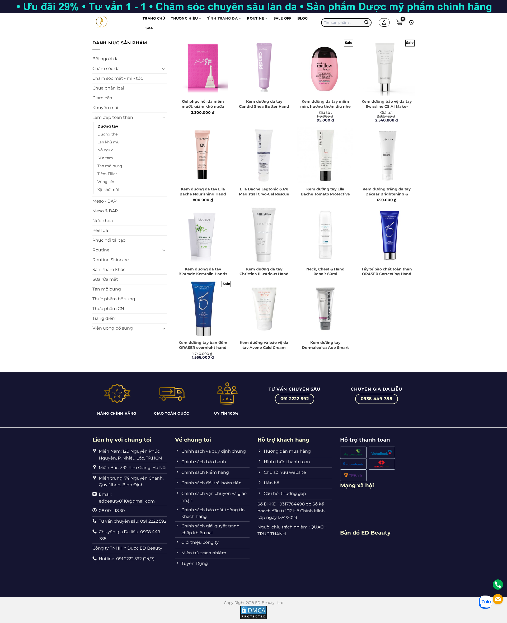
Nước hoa (102, 220)
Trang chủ (154, 18)
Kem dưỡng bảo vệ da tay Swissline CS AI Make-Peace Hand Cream (387, 106)
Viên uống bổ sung (112, 328)
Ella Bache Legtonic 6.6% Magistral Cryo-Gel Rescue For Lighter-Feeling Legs (264, 194)
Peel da (100, 230)
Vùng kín (105, 181)
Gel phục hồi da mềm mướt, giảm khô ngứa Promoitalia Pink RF (203, 106)
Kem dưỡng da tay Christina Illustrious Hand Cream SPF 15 (264, 274)
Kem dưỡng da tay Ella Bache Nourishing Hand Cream (203, 194)
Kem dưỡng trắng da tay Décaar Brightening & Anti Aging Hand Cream (387, 194)
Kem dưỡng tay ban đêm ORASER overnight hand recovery (203, 347)
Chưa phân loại (108, 88)
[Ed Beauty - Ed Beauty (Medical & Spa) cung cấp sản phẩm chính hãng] (113, 22)
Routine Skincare (110, 259)
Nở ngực (105, 150)
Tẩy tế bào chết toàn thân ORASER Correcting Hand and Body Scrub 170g (387, 274)
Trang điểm (104, 318)
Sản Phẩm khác (108, 269)
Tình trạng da (222, 18)
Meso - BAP (104, 201)
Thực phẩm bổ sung (113, 298)
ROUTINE (255, 18)
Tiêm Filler (107, 173)
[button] (399, 22)
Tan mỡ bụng (109, 165)
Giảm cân (102, 97)
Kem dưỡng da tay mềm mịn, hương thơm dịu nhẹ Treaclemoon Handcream (325, 106)
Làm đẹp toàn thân (112, 117)
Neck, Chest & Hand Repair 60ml (325, 272)
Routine (101, 249)
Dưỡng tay (107, 126)
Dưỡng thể (107, 134)
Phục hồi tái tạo (108, 240)
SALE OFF (283, 18)
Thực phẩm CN (108, 308)
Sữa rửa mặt (105, 279)
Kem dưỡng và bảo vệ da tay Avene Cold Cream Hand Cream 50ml (264, 347)
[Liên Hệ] (498, 584)
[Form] (498, 599)
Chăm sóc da (106, 68)
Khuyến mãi (105, 107)
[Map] (411, 22)
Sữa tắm (105, 158)
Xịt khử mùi (108, 189)
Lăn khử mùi (108, 142)
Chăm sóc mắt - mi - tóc (117, 78)
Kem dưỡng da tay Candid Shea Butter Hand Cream (264, 106)
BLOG (302, 18)
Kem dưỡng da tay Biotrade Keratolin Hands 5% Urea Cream (203, 274)
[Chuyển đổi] (164, 68)
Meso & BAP (105, 210)
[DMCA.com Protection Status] (253, 612)
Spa (149, 28)
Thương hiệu (184, 18)
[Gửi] (367, 22)
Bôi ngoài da (105, 58)
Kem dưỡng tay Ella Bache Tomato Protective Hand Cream (325, 194)
